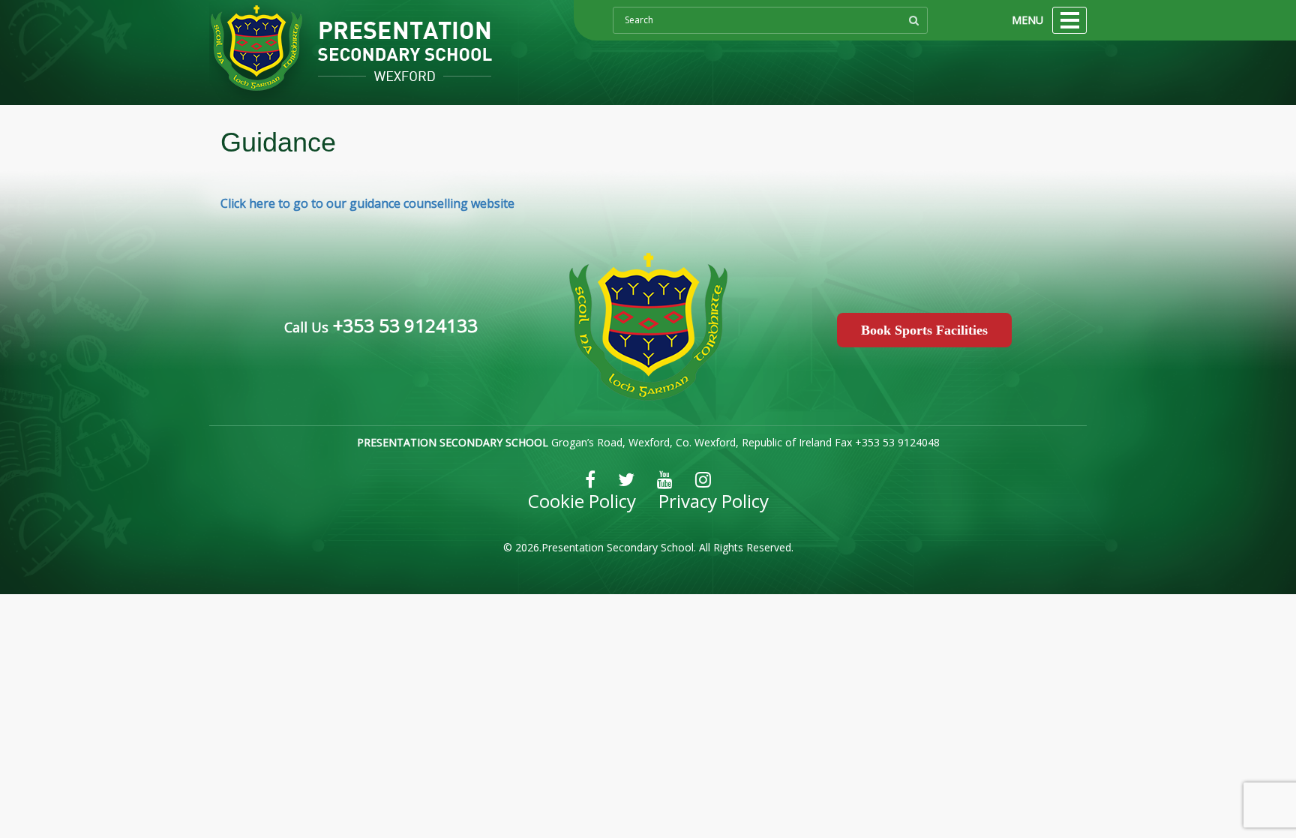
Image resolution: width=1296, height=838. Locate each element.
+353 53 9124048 (897, 442)
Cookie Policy (582, 500)
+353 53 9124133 (403, 325)
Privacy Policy (713, 500)
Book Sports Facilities (924, 330)
